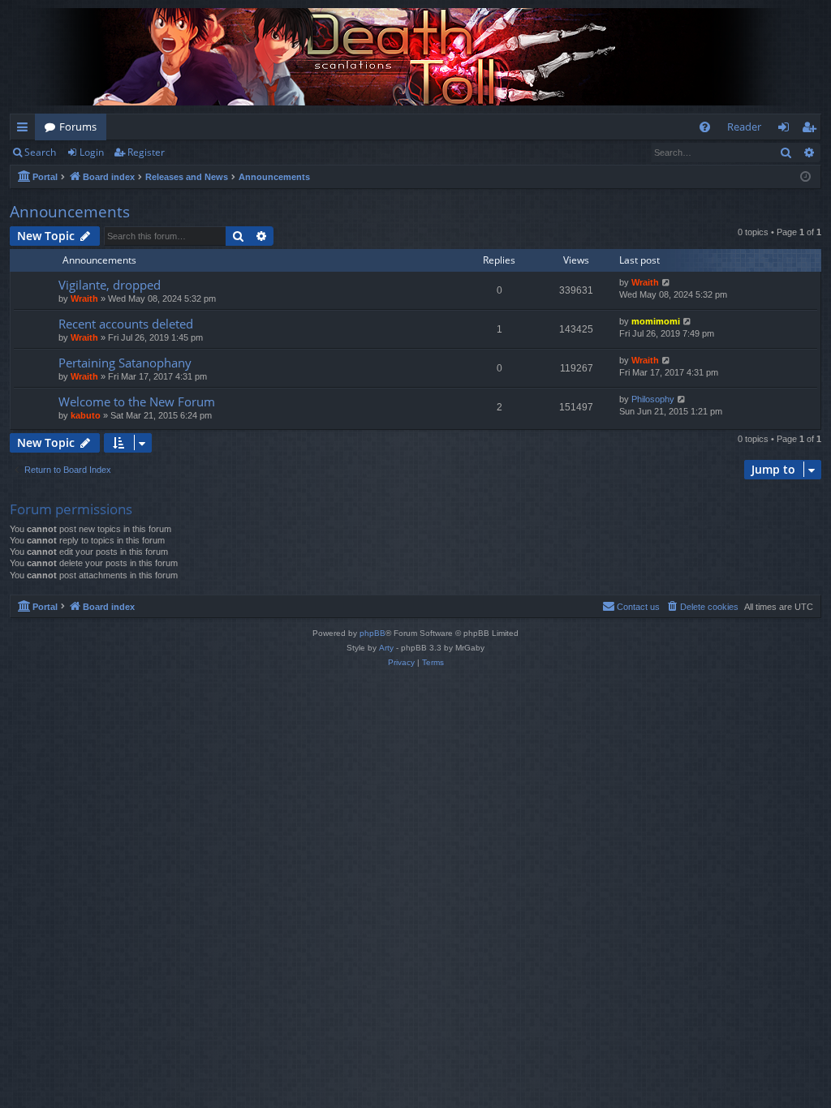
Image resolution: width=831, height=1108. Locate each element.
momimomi (655, 321)
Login (92, 152)
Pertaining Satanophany (125, 362)
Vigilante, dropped (109, 285)
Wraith (84, 298)
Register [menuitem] (812, 129)
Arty (386, 647)
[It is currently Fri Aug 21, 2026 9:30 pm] (805, 177)
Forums (78, 126)
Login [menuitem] (786, 129)
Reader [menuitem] (744, 126)
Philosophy (652, 399)
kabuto (86, 415)
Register (146, 152)
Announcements (70, 211)
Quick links (25, 129)
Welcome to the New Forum (136, 401)
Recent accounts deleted (125, 324)
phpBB (372, 633)
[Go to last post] (666, 283)
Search (40, 152)
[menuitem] (704, 127)
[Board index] (415, 57)
